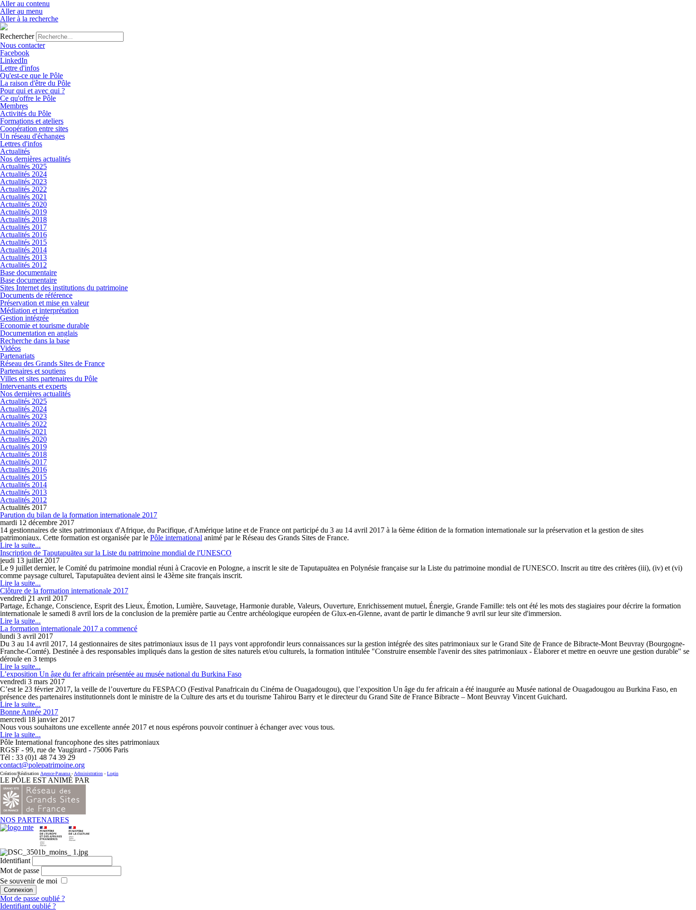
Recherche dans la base (35, 341)
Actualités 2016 (23, 235)
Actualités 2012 (23, 265)
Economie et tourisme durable (44, 325)
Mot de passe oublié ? (32, 898)
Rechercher (17, 36)
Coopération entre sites (34, 129)
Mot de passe (19, 870)
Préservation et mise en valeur (44, 303)
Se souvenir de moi (28, 881)
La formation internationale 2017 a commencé (68, 629)
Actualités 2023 (23, 182)
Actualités (15, 151)
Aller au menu (21, 11)
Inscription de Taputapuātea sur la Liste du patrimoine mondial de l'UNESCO (116, 553)
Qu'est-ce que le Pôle (31, 75)
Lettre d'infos (19, 68)
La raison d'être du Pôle (35, 83)
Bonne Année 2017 (29, 712)
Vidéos (10, 348)
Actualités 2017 (23, 227)
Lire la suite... (20, 545)
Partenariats (17, 356)
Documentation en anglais (39, 333)
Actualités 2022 (23, 189)
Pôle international (176, 538)
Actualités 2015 (23, 242)
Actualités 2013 (23, 257)
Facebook (14, 53)
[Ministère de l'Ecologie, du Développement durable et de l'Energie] (17, 827)
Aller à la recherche (29, 19)
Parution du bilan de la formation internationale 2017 (78, 515)
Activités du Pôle (25, 113)
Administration (88, 773)
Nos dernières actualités (35, 159)
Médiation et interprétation (39, 310)
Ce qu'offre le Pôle (28, 98)
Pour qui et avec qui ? (32, 91)
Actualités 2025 (23, 166)
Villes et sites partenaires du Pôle (49, 379)
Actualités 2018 (23, 219)
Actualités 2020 (23, 204)
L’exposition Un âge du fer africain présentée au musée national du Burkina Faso (120, 674)
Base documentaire (28, 272)
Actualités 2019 (23, 212)
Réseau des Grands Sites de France (52, 363)
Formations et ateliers (31, 121)
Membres (14, 106)
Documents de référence (36, 295)
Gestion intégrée (24, 318)
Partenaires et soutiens (33, 371)
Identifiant (15, 860)
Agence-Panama (55, 773)
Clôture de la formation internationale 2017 (64, 591)
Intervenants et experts (33, 386)
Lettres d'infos (21, 144)
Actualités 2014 (23, 250)
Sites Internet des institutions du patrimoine (64, 288)
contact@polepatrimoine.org (42, 765)
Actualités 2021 (23, 197)
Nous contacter (22, 45)
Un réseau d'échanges (32, 136)
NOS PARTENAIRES (34, 820)
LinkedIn (13, 60)
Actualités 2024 (23, 174)
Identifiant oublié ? (28, 906)
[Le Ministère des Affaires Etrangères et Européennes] (79, 827)
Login (112, 773)
